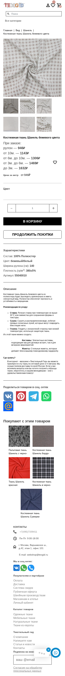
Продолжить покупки (32, 234)
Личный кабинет (23, 602)
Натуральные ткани (25, 621)
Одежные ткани (23, 614)
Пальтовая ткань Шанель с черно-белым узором (18, 453)
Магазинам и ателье (25, 599)
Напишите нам (22, 640)
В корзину (32, 221)
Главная (7, 30)
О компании (20, 637)
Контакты (19, 648)
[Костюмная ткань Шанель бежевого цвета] (10, 106)
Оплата (17, 580)
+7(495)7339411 (28, 531)
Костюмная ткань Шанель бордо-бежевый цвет (41, 453)
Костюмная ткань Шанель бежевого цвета (26, 33)
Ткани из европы (23, 625)
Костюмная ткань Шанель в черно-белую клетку (41, 485)
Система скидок (23, 587)
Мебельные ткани (24, 618)
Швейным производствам (29, 595)
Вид (18, 30)
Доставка (19, 584)
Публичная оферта (25, 591)
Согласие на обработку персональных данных (27, 669)
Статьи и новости (24, 644)
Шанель (27, 30)
